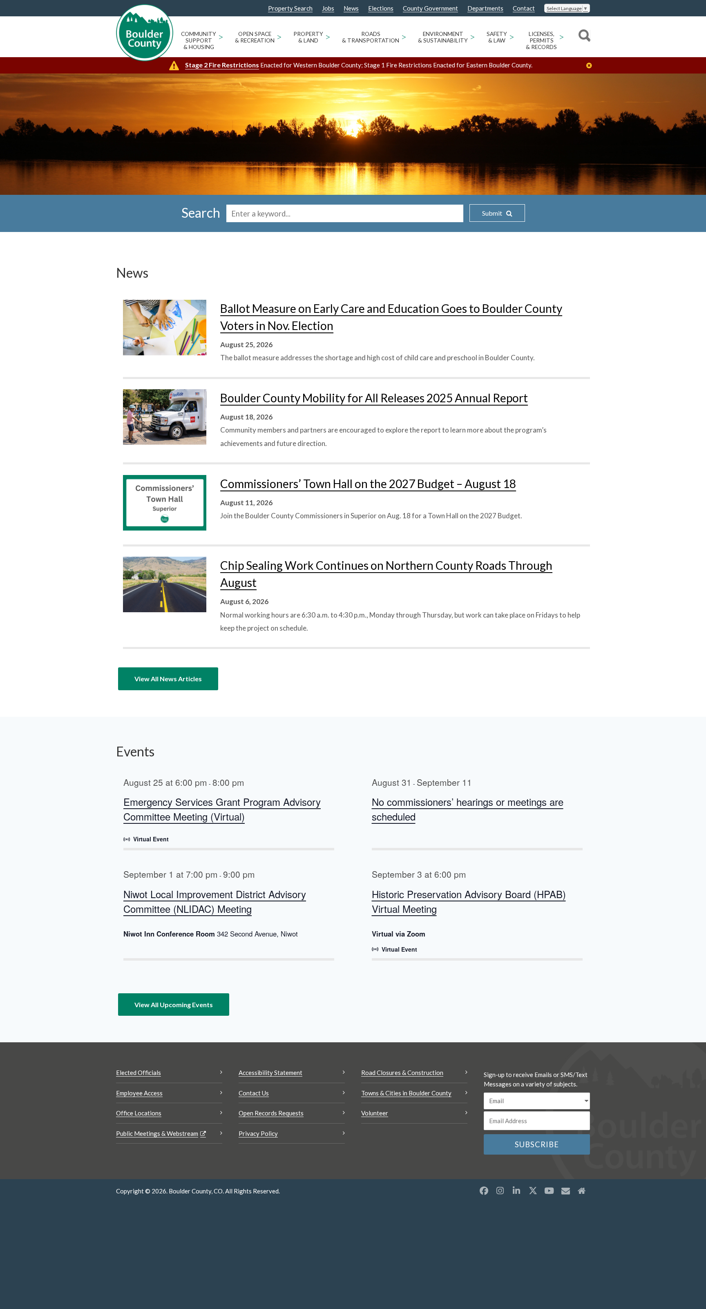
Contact (524, 8)
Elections (380, 8)
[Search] (583, 36)
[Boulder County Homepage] (144, 32)
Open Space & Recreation (255, 37)
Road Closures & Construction (402, 1072)
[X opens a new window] (533, 1190)
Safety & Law (497, 37)
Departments (485, 8)
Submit (492, 213)
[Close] (591, 65)
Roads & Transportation (370, 37)
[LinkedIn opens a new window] (516, 1190)
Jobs (328, 8)
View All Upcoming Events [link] (173, 1004)
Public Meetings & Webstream (157, 1133)
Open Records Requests (271, 1113)
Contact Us (254, 1093)
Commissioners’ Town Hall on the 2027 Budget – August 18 (368, 484)
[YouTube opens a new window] (549, 1190)
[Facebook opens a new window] (484, 1190)
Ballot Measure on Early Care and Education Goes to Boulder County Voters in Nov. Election (391, 316)
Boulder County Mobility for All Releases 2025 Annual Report (374, 398)
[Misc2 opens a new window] (582, 1190)
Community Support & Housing (198, 40)
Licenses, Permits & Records (541, 40)
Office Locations (138, 1113)
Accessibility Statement (270, 1072)
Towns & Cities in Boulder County (406, 1093)
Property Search (290, 8)
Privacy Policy (258, 1133)
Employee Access (139, 1093)
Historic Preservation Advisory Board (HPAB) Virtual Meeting (469, 901)
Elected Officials (138, 1072)
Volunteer (374, 1113)
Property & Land (308, 37)
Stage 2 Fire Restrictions (222, 65)
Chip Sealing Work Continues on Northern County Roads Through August (386, 573)
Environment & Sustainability (443, 37)
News (351, 8)
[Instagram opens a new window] (500, 1190)
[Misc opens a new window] (565, 1190)
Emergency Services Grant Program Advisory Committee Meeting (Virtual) (222, 808)
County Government (430, 8)
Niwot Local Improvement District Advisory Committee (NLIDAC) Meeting (214, 901)
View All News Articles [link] (168, 678)
